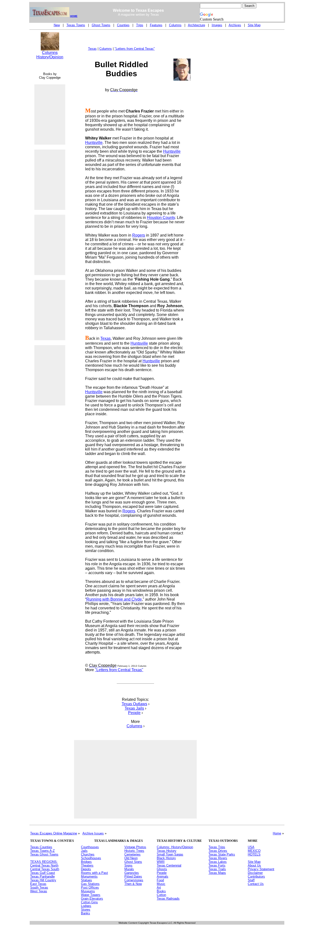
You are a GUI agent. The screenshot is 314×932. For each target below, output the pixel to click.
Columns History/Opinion (49, 54)
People (134, 713)
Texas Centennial (169, 865)
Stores (85, 909)
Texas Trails (217, 869)
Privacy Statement (261, 869)
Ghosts (162, 869)
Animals (162, 876)
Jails (84, 851)
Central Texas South (44, 869)
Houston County (161, 217)
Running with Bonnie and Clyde (114, 599)
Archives (235, 25)
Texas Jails (134, 708)
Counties (123, 25)
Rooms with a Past (94, 873)
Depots (86, 869)
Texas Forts (217, 865)
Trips (139, 25)
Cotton (161, 895)
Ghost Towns (101, 25)
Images (217, 25)
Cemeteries (132, 854)
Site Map (254, 25)
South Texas (39, 887)
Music (161, 884)
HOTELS (254, 854)
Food (160, 880)
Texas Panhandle (42, 876)
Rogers (138, 235)
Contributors (256, 876)
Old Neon (131, 858)
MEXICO (254, 851)
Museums (88, 891)
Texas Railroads (168, 898)
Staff (251, 880)
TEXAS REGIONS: (44, 862)
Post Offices (90, 887)
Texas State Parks (222, 854)
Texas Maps (217, 873)
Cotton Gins (89, 902)
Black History (166, 858)
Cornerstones (133, 880)
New (57, 25)
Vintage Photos (135, 847)
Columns (175, 25)
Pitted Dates (133, 876)
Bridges (86, 862)
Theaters (87, 865)
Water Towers (90, 895)
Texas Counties (41, 847)
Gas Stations (90, 884)
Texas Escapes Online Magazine (53, 833)
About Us (254, 865)
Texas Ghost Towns (44, 854)
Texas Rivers (218, 858)
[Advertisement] (49, 493)
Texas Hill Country (43, 880)
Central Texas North (44, 865)
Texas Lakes (218, 862)
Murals (129, 869)
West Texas (38, 891)
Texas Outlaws (134, 704)
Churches (87, 854)
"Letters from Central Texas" (135, 48)
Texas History (166, 851)
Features (156, 25)
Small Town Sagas (170, 854)
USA (251, 847)
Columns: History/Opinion (175, 847)
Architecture (196, 25)
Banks (85, 913)
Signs (128, 865)
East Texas (38, 884)
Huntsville (94, 142)
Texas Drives (218, 851)
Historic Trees (134, 851)
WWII (161, 862)
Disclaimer (255, 873)
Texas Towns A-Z (42, 851)
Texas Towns (75, 25)
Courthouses (90, 847)
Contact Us (256, 884)
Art (159, 887)
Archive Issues (93, 833)
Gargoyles (131, 873)
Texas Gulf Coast (42, 873)
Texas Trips (217, 847)
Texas (92, 48)
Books (161, 891)
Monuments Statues (89, 878)
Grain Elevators (92, 898)
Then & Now (133, 884)
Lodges (86, 906)
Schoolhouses (91, 858)
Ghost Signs (133, 862)
